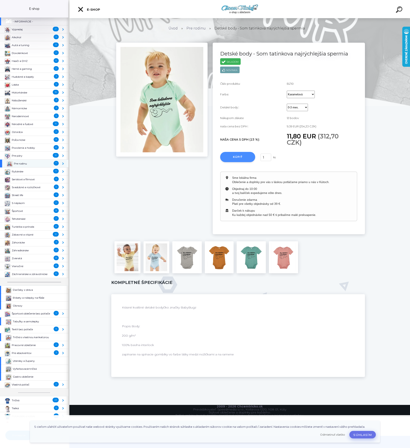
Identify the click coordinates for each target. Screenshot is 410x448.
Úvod (173, 28)
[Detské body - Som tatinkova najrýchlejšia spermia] (162, 44)
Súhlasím (362, 434)
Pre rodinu (196, 28)
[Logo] (239, 9)
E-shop (93, 9)
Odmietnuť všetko (332, 434)
